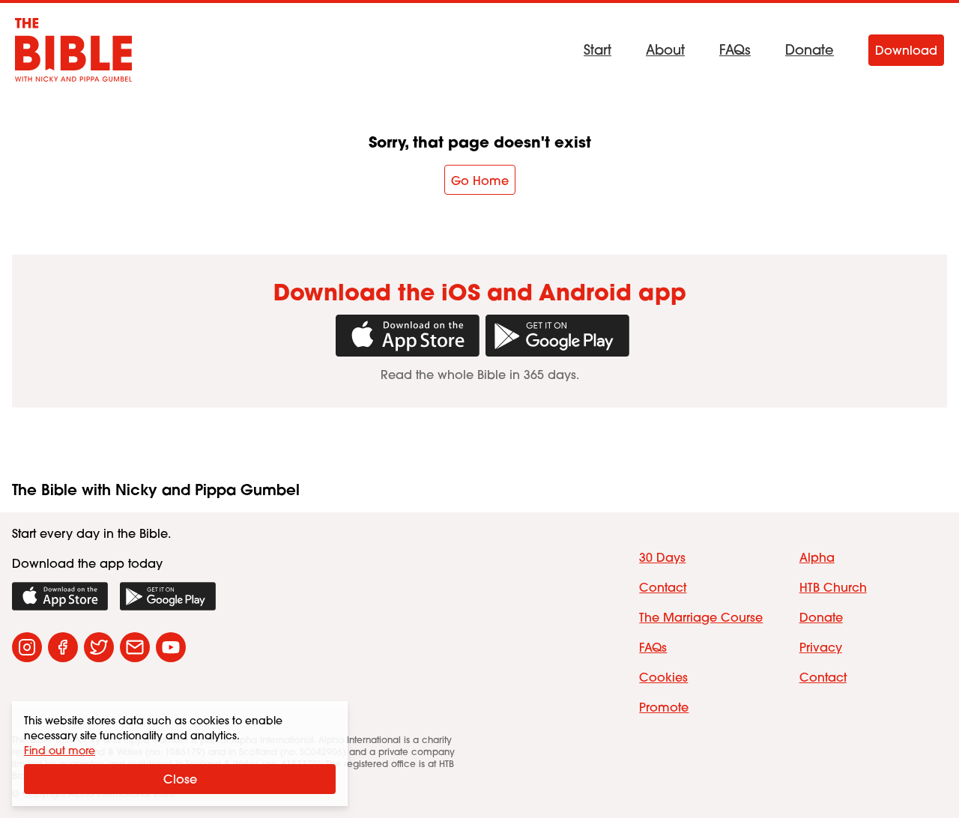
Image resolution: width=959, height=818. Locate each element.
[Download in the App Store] (405, 336)
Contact (662, 587)
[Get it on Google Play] (554, 336)
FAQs (735, 50)
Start (597, 50)
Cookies (663, 677)
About (665, 50)
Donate (809, 50)
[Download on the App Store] (60, 596)
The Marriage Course (701, 617)
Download (906, 50)
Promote (664, 707)
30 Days (662, 557)
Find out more (59, 750)
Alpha (817, 557)
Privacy (820, 647)
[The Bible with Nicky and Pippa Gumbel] (74, 50)
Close (180, 779)
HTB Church (833, 587)
